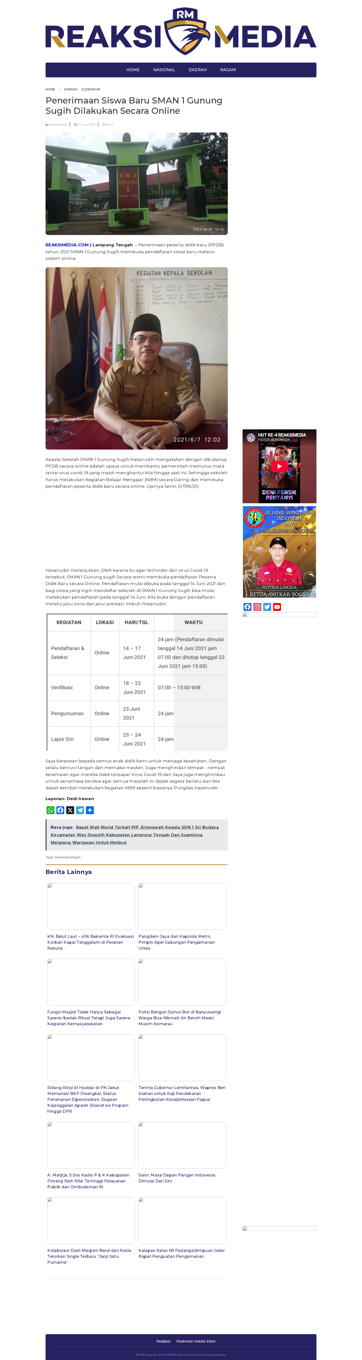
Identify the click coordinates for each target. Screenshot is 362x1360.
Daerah (198, 69)
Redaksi (163, 1341)
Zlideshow (90, 89)
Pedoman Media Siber (196, 1341)
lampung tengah (67, 857)
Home (133, 69)
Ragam (228, 69)
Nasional (164, 69)
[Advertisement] (137, 528)
